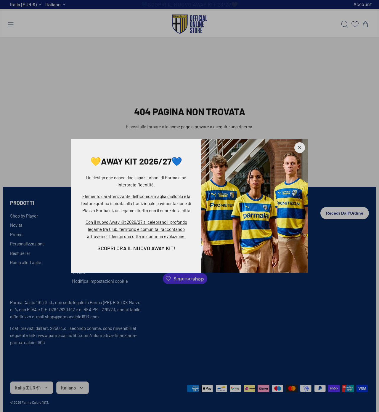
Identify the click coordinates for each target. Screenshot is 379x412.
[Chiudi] (299, 147)
